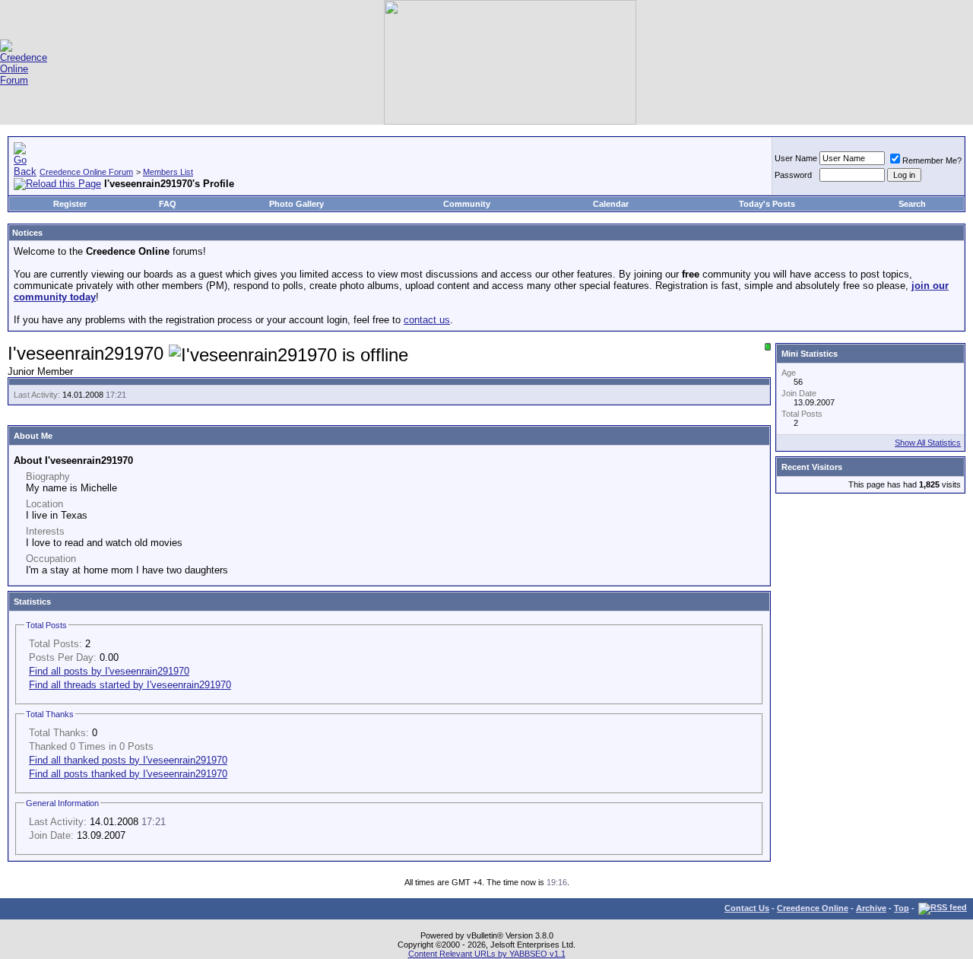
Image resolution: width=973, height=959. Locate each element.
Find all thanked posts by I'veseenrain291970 (128, 760)
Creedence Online (812, 908)
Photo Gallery (296, 203)
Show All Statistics (928, 442)
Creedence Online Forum (86, 171)
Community (466, 203)
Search (912, 203)
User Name (796, 158)
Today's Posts (767, 203)
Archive (871, 908)
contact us (427, 319)
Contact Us (746, 908)
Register (70, 203)
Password (793, 174)
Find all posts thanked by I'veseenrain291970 (128, 774)
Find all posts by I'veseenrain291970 (109, 671)
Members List (168, 171)
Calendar (611, 203)
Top (901, 908)
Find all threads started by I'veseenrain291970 (130, 685)
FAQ (167, 203)
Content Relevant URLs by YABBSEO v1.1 (487, 953)
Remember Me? (932, 160)
